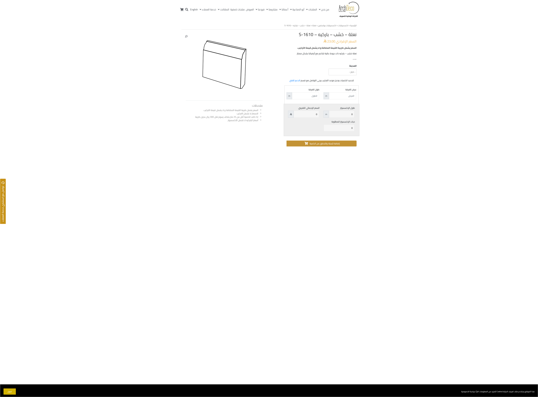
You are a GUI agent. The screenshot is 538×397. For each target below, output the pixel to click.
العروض (250, 9)
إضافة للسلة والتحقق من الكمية (324, 143)
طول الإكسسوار (347, 108)
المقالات (224, 9)
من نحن (325, 9)
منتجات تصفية (237, 9)
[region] (269, 390)
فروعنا (261, 9)
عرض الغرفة (350, 89)
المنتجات (312, 9)
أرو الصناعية (298, 9)
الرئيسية (353, 25)
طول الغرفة (314, 89)
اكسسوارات (343, 25)
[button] (186, 36)
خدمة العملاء (209, 9)
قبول (10, 391)
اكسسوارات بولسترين (327, 25)
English (194, 9)
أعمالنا (285, 9)
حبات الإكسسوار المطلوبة (343, 121)
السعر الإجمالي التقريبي (308, 108)
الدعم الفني (294, 80)
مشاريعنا (273, 9)
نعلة (314, 25)
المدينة (353, 65)
